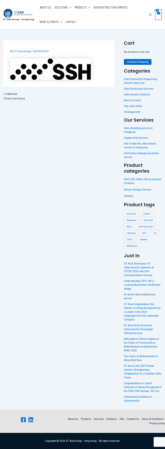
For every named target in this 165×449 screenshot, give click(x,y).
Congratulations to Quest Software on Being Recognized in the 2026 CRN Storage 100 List (142, 387)
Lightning (131, 233)
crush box (131, 213)
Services (99, 419)
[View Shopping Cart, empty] (158, 14)
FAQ (122, 419)
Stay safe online (133, 106)
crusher (146, 213)
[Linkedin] (31, 419)
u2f (154, 233)
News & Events (132, 100)
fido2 (129, 226)
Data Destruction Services (138, 88)
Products (86, 419)
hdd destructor (146, 226)
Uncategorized (132, 111)
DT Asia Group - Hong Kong (18, 19)
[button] (150, 15)
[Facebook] (23, 419)
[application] (69, 7)
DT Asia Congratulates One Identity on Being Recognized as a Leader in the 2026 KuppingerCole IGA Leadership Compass (142, 312)
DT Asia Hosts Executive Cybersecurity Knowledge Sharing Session (138, 329)
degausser (132, 220)
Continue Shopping (137, 61)
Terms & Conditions (153, 419)
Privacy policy (157, 423)
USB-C (130, 239)
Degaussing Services (136, 137)
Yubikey (143, 239)
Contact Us (133, 419)
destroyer (148, 220)
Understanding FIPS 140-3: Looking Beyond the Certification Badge (142, 284)
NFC (144, 233)
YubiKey (128, 196)
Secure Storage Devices (137, 189)
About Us (73, 419)
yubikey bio (132, 246)
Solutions (111, 419)
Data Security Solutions (137, 94)
